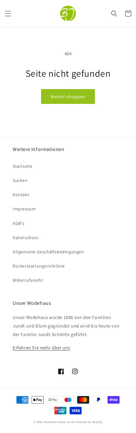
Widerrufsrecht (28, 280)
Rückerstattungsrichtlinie (39, 266)
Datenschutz (26, 237)
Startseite (23, 166)
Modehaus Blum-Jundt (59, 422)
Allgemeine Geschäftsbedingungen (48, 252)
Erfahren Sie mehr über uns (41, 348)
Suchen (20, 180)
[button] (8, 14)
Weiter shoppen (68, 96)
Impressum (24, 209)
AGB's (18, 223)
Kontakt (21, 194)
